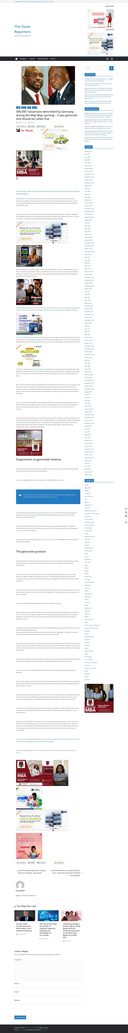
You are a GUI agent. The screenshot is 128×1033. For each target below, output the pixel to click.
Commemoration (89, 522)
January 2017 (88, 475)
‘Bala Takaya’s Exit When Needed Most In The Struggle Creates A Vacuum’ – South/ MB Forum (99, 121)
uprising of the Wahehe (57, 310)
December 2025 (89, 174)
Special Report (89, 651)
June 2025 (87, 191)
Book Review (88, 505)
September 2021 (89, 320)
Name (17, 983)
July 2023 (87, 257)
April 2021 (88, 334)
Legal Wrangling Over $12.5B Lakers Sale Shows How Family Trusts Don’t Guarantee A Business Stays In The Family (37, 2)
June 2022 (87, 294)
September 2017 (89, 457)
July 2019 (87, 394)
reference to (21, 218)
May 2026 (87, 160)
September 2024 (89, 217)
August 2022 (88, 289)
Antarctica (88, 493)
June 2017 (87, 466)
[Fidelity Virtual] (29, 314)
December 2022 (89, 277)
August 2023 (88, 254)
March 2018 (88, 440)
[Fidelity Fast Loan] (29, 246)
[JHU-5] (29, 431)
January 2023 (88, 274)
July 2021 (87, 326)
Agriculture (88, 488)
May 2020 (87, 366)
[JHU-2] (55, 761)
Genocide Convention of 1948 (46, 513)
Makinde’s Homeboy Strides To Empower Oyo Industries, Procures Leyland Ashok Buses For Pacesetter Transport (99, 133)
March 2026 (88, 165)
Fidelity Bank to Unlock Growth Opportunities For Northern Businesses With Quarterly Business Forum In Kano (99, 96)
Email (16, 992)
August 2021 (88, 323)
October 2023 (88, 248)
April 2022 (88, 300)
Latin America (89, 594)
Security (87, 645)
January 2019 (88, 412)
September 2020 (89, 354)
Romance (87, 642)
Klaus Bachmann (21, 191)
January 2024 (88, 240)
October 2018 (88, 420)
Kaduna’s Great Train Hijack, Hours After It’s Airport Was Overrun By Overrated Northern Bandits (99, 139)
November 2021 (89, 314)
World (86, 677)
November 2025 (89, 177)
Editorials (23, 59)
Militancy (87, 614)
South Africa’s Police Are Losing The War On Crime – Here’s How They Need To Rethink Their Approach (65, 873)
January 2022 (88, 309)
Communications (89, 525)
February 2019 (89, 409)
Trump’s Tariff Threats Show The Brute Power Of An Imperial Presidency (24, 927)
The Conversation (40, 750)
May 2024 (87, 228)
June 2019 (87, 397)
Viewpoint (87, 674)
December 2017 (89, 449)
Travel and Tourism (90, 668)
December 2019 (89, 380)
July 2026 (87, 154)
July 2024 (87, 223)
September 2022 (89, 286)
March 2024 (88, 234)
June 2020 (87, 363)
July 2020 (87, 360)
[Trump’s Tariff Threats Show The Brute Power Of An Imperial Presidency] (24, 911)
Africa (18, 107)
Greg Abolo (32, 122)
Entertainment (43, 59)
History (87, 574)
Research (87, 639)
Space (86, 648)
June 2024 (87, 226)
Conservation (88, 528)
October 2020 (88, 352)
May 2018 (87, 435)
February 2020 (89, 374)
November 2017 (89, 452)
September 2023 (89, 251)
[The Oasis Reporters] (16, 59)
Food (86, 565)
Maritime (87, 602)
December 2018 (89, 415)
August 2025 (88, 186)
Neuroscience (89, 619)
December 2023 (89, 243)
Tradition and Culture (91, 662)
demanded (47, 199)
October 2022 (88, 283)
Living (86, 599)
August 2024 (88, 220)
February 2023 (89, 271)
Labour (87, 591)
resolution (20, 480)
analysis (21, 387)
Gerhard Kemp (66, 191)
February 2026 (89, 168)
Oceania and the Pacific (91, 628)
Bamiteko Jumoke (90, 131)
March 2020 (88, 372)
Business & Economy (91, 511)
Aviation (87, 502)
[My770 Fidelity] (29, 789)
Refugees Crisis (89, 637)
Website (17, 1000)
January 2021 (88, 343)
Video (86, 671)
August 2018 (88, 426)
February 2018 (89, 443)
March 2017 (88, 469)
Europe (87, 556)
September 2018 (89, 423)
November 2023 (89, 246)
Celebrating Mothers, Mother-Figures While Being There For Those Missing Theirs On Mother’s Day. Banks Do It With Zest (71, 931)
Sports (53, 59)
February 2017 (89, 472)
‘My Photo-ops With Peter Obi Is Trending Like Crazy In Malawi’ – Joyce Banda (32, 872)
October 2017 (88, 455)
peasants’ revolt (49, 342)
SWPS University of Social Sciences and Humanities (43, 191)
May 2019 (87, 400)
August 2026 (88, 151)
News (29, 107)
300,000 (68, 373)
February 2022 (89, 306)
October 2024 (88, 214)
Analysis (24, 107)
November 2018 (89, 417)
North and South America (92, 625)
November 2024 (89, 211)
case (27, 614)
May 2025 (87, 194)
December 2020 (89, 346)
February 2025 (89, 203)
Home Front (88, 576)
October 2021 (88, 317)
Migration (87, 611)
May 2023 (87, 263)
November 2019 (89, 383)
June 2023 (87, 260)
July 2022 (87, 291)
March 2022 (88, 303)
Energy (87, 545)
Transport (87, 665)
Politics (32, 59)
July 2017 (87, 463)
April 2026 (88, 163)
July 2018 (87, 429)
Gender (87, 568)
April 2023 (88, 266)
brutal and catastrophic (39, 369)
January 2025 (88, 206)
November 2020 (89, 349)
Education (87, 542)
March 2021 (88, 337)
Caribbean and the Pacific (92, 513)
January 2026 (88, 171)
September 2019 (89, 389)
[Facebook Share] (126, 508)
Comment (18, 960)
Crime (86, 533)
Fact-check (88, 562)
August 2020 (88, 357)
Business (87, 508)
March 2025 (88, 200)
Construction (88, 531)
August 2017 (88, 460)
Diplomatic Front (89, 536)
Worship (87, 679)
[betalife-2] (29, 280)
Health (86, 571)
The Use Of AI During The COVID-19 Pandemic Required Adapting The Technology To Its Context (48, 929)
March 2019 (88, 406)
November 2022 (89, 280)
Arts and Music (89, 496)
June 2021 (87, 329)
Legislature (88, 596)
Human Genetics (89, 582)
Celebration (88, 516)
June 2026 (87, 157)
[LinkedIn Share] (126, 515)
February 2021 (89, 340)
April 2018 (88, 437)
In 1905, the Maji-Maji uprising (25, 337)
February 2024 (89, 237)
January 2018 (88, 446)
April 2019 (88, 403)
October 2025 (88, 180)
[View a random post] (111, 59)
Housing (87, 579)
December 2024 (89, 208)
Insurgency (88, 585)
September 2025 (89, 183)
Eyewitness (88, 559)
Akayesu (18, 614)
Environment (88, 551)
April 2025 (88, 197)
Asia (86, 499)
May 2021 (87, 332)
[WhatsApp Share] (126, 522)
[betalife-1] (29, 130)
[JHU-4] (29, 152)
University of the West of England (45, 741)
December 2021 (89, 311)
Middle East (88, 608)
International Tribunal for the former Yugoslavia (53, 695)
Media (86, 605)
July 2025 (87, 188)
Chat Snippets (89, 519)
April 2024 (88, 231)
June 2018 (87, 432)
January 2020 (88, 377)
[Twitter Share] (126, 512)
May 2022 (87, 297)
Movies (87, 616)
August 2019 (88, 392)
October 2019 (88, 386)
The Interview (89, 659)
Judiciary (87, 588)
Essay (86, 553)
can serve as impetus (48, 539)
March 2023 (88, 269)
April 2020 (88, 369)
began (36, 337)
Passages (87, 631)
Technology (88, 657)
